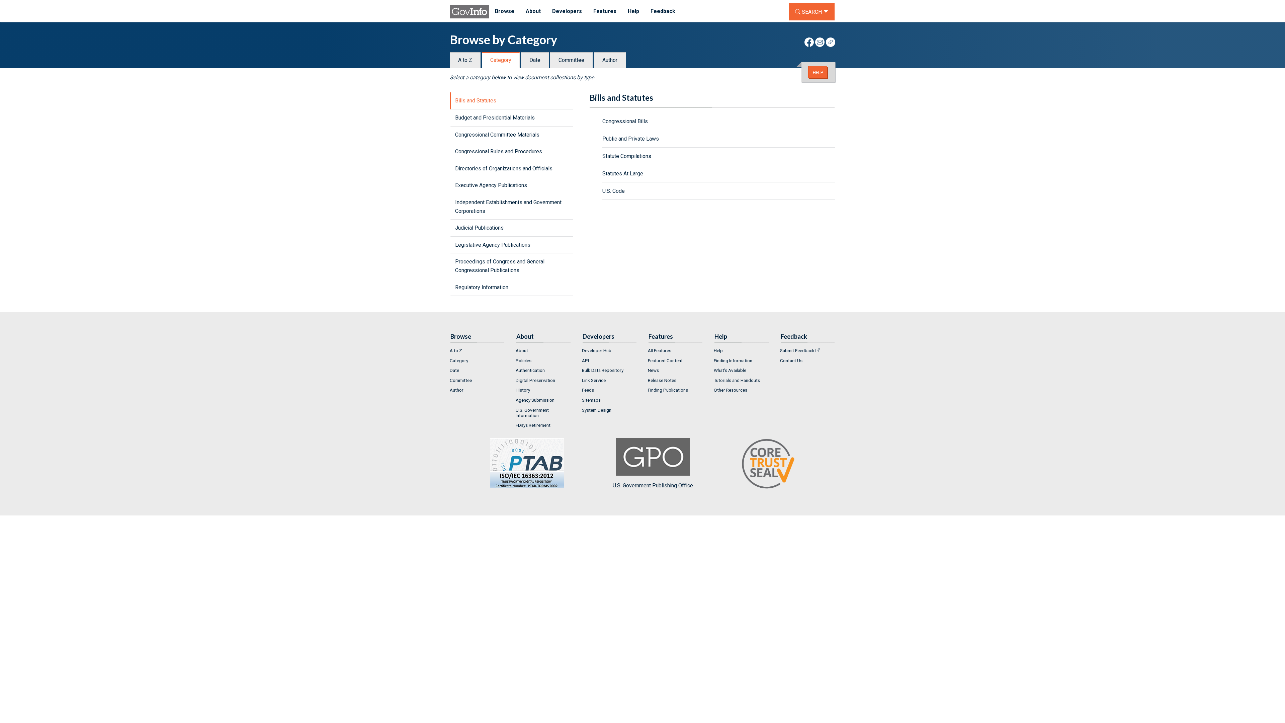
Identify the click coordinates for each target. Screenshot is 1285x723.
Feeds (588, 390)
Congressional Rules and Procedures (498, 151)
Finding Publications (668, 390)
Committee (571, 60)
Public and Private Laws (630, 139)
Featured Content (665, 360)
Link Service (594, 380)
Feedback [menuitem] (663, 11)
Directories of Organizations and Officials (503, 168)
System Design (596, 410)
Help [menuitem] (633, 11)
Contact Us (791, 360)
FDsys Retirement (533, 425)
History (523, 390)
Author (609, 60)
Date (534, 60)
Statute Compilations (626, 156)
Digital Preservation (535, 380)
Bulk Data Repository (602, 370)
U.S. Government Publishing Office (653, 485)
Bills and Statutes (475, 100)
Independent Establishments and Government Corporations (508, 206)
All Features (659, 350)
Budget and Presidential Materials (495, 117)
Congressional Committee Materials (497, 135)
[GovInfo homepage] (469, 11)
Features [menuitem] (604, 11)
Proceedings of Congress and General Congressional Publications (499, 265)
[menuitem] (477, 350)
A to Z (465, 60)
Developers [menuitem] (567, 11)
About (522, 350)
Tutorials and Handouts (737, 380)
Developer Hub (596, 350)
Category (500, 60)
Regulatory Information (481, 287)
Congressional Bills (625, 121)
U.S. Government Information (532, 412)
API (585, 360)
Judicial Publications (479, 228)
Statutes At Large (622, 173)
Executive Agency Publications (491, 185)
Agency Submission (535, 400)
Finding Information (733, 360)
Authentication (530, 370)
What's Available (730, 370)
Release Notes (662, 380)
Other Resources (730, 390)
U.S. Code (613, 191)
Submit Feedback (797, 350)
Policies (523, 360)
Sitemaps (591, 400)
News (653, 370)
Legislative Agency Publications (492, 245)
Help (818, 72)
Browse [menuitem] (504, 11)
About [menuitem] (533, 11)
